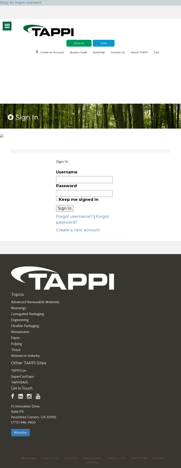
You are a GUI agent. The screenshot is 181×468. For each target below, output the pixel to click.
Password (66, 185)
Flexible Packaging (25, 326)
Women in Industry (25, 356)
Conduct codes (116, 458)
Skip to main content (21, 2)
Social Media (139, 458)
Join (103, 43)
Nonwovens (20, 332)
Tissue (16, 350)
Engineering (20, 320)
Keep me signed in (78, 199)
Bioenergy (18, 308)
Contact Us (118, 52)
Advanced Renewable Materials (35, 302)
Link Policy (92, 462)
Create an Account (52, 52)
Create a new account (78, 230)
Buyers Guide (78, 52)
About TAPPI (139, 52)
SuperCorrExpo (22, 377)
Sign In (79, 43)
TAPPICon (18, 371)
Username (66, 172)
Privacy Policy (50, 458)
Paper (15, 338)
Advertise (99, 52)
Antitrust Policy (92, 458)
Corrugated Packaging (27, 314)
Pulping (16, 344)
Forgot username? (74, 216)
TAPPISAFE (19, 382)
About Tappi (28, 458)
